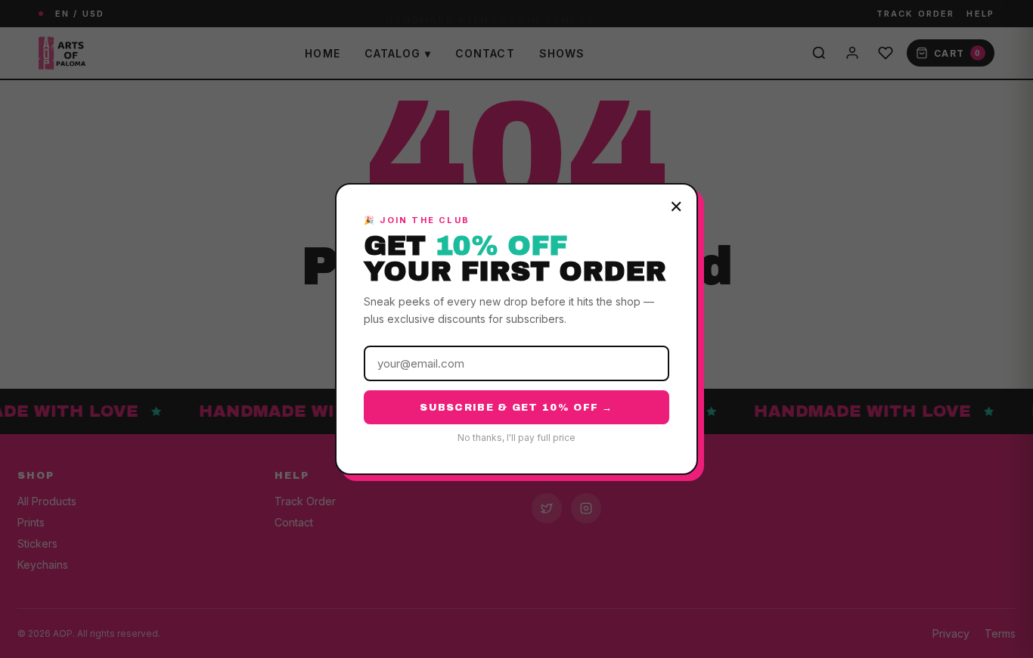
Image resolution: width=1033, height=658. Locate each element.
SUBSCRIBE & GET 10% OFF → (516, 407)
